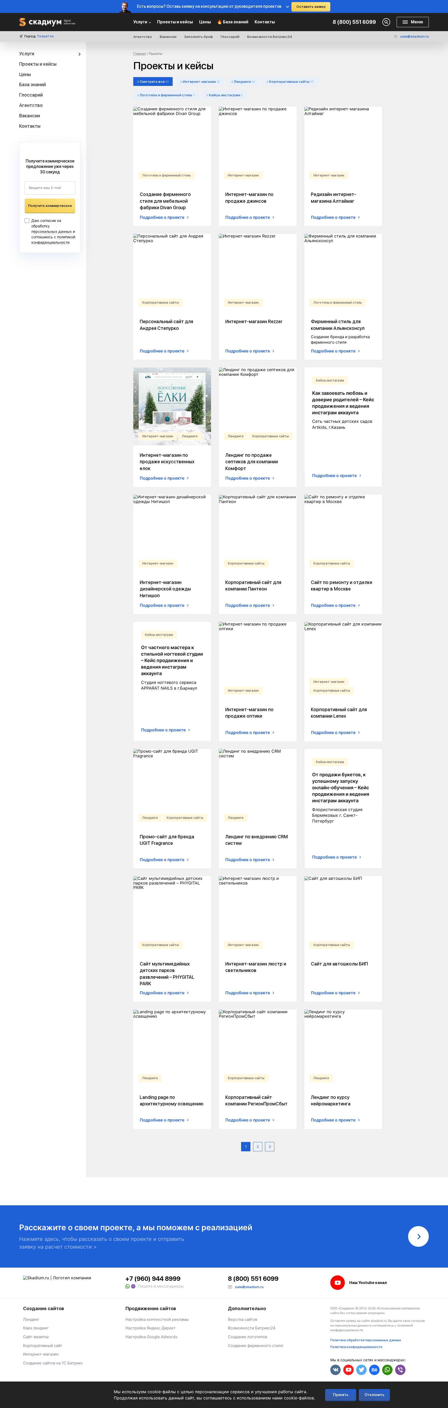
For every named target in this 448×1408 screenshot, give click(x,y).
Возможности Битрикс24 (269, 37)
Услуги (140, 21)
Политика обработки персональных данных (365, 1340)
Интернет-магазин (41, 1354)
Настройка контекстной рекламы (157, 1319)
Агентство (142, 37)
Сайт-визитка (35, 1336)
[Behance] (374, 1370)
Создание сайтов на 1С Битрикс (53, 1363)
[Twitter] (361, 1370)
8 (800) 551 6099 (354, 22)
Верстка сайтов (242, 1319)
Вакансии (168, 37)
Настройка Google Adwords (151, 1336)
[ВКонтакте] (335, 1370)
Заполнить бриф (198, 37)
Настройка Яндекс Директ (150, 1327)
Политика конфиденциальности (356, 1347)
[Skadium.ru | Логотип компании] (47, 22)
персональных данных (51, 231)
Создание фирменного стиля (255, 1345)
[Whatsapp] (127, 1286)
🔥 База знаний (232, 21)
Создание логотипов (247, 1336)
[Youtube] (348, 1370)
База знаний (32, 84)
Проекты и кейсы (175, 21)
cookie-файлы (162, 1391)
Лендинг (31, 1319)
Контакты (265, 21)
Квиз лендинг (36, 1327)
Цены (205, 21)
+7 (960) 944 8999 (152, 1278)
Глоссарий (230, 37)
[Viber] (133, 1286)
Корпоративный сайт (42, 1345)
